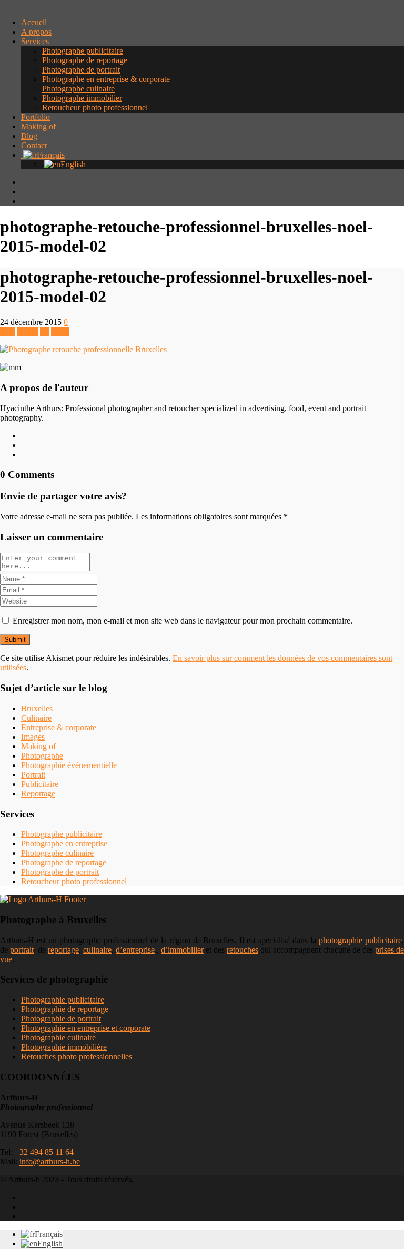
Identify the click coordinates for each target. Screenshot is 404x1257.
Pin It (60, 331)
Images (33, 736)
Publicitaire (39, 784)
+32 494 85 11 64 (44, 1152)
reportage (63, 949)
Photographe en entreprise (64, 843)
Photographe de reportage (84, 60)
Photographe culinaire (78, 88)
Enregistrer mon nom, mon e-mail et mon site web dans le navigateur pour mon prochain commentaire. (182, 620)
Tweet (27, 331)
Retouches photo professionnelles (76, 1056)
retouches (242, 949)
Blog (29, 135)
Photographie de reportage (64, 1009)
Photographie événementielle (69, 765)
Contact (34, 145)
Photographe (42, 755)
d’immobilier (182, 949)
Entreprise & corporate (58, 727)
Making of (38, 126)
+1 (44, 331)
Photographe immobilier (82, 98)
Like (7, 331)
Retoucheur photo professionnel (95, 107)
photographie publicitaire (360, 940)
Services (35, 41)
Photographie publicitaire (62, 999)
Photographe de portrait (81, 69)
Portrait (33, 774)
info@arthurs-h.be (49, 1161)
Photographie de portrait (61, 1018)
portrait (22, 949)
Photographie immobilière (64, 1047)
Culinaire (36, 717)
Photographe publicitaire (82, 50)
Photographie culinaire (58, 1037)
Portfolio (35, 117)
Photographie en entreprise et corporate (85, 1028)
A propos (36, 31)
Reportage (38, 793)
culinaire (97, 949)
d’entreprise (135, 949)
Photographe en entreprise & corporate (106, 79)
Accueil (34, 22)
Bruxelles (37, 708)
